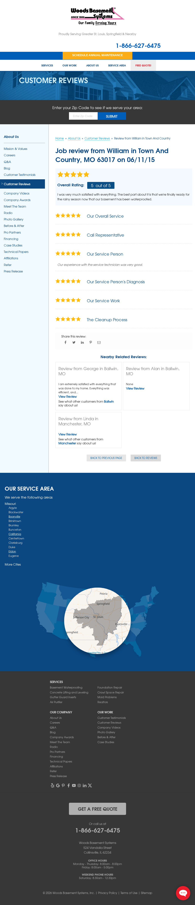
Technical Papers (16, 251)
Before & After (14, 225)
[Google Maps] (58, 785)
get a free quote (97, 808)
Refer (7, 265)
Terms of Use (129, 893)
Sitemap (146, 893)
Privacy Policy (107, 893)
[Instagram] (79, 785)
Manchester (67, 443)
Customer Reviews (17, 184)
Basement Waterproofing (66, 687)
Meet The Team (15, 206)
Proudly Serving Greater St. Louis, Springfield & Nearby (97, 33)
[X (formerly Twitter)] (90, 785)
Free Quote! (143, 65)
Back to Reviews (145, 458)
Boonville (14, 516)
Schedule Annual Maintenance (97, 55)
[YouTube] (74, 785)
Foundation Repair (110, 687)
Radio (8, 213)
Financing (11, 239)
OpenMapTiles (94, 652)
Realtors (103, 702)
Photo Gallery (13, 219)
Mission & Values (15, 148)
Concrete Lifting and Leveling (69, 692)
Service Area (117, 65)
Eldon (12, 551)
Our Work (69, 65)
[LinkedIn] (84, 785)
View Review (67, 396)
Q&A (7, 162)
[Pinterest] (63, 785)
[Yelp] (52, 785)
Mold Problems (107, 697)
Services (47, 65)
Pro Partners (12, 232)
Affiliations (11, 258)
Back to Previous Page (106, 458)
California (15, 534)
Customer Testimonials (19, 174)
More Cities (13, 564)
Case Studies (13, 245)
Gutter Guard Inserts (63, 697)
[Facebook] (68, 785)
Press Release (13, 271)
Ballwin (109, 401)
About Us (92, 65)
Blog (7, 168)
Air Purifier (56, 702)
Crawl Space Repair (111, 692)
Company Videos (16, 193)
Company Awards (17, 200)
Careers (9, 155)
